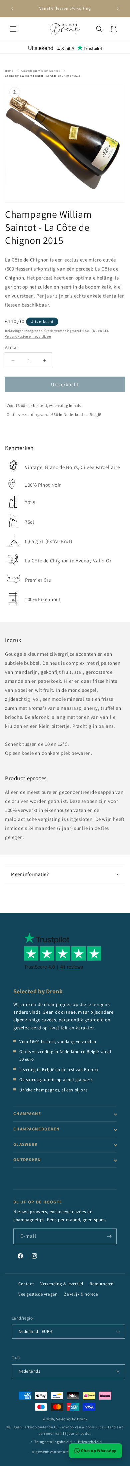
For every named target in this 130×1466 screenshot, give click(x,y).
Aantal (11, 347)
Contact (26, 1284)
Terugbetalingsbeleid (53, 1441)
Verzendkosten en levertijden (28, 336)
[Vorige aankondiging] (12, 8)
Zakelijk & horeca (81, 1294)
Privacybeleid (90, 1441)
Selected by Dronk (71, 1419)
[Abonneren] (109, 1236)
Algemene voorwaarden (52, 1451)
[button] (13, 29)
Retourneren (102, 1284)
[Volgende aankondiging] (117, 8)
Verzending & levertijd (61, 1284)
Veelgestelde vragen (37, 1294)
